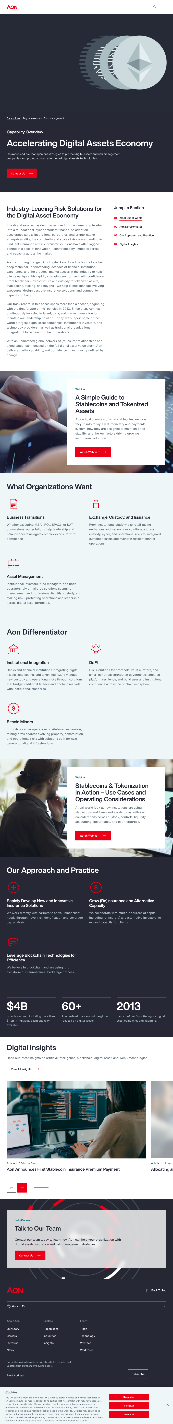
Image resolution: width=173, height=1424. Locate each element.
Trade (83, 1329)
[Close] (167, 1405)
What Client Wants (130, 218)
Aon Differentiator (130, 227)
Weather (85, 1343)
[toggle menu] (164, 7)
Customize (128, 1397)
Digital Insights (128, 244)
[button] (25, 1069)
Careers (12, 1336)
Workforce (86, 1350)
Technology (87, 1336)
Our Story (13, 1329)
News (10, 1350)
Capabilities (13, 118)
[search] (155, 7)
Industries (49, 1336)
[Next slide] (22, 1187)
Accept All (129, 1414)
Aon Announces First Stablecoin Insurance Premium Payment (63, 1169)
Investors (12, 1343)
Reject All (129, 1405)
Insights (48, 1343)
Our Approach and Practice (136, 235)
